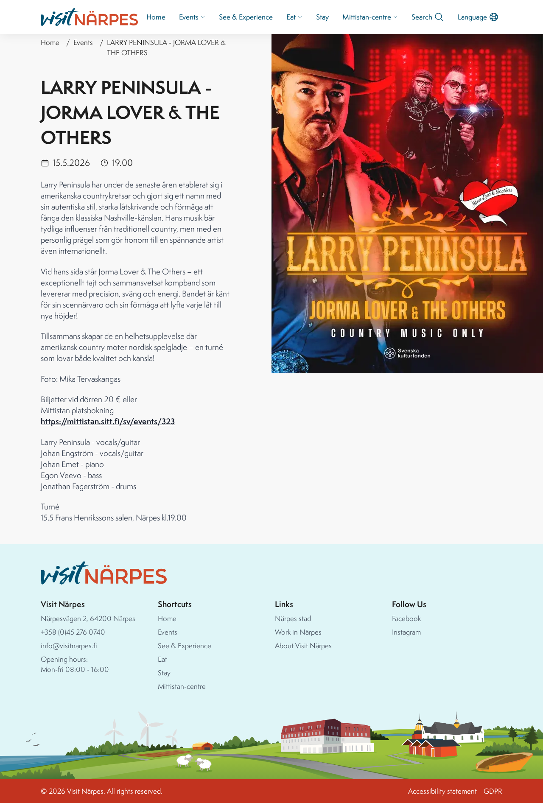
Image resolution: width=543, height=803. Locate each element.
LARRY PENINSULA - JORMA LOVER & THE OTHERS (166, 47)
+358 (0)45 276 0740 (73, 632)
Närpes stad (293, 618)
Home (155, 17)
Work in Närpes (298, 632)
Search (421, 17)
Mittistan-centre (366, 17)
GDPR (493, 791)
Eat (291, 17)
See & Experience (246, 17)
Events (189, 17)
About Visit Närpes (303, 645)
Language (472, 17)
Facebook (406, 618)
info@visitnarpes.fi (69, 645)
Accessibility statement (442, 791)
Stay (322, 17)
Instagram (406, 632)
